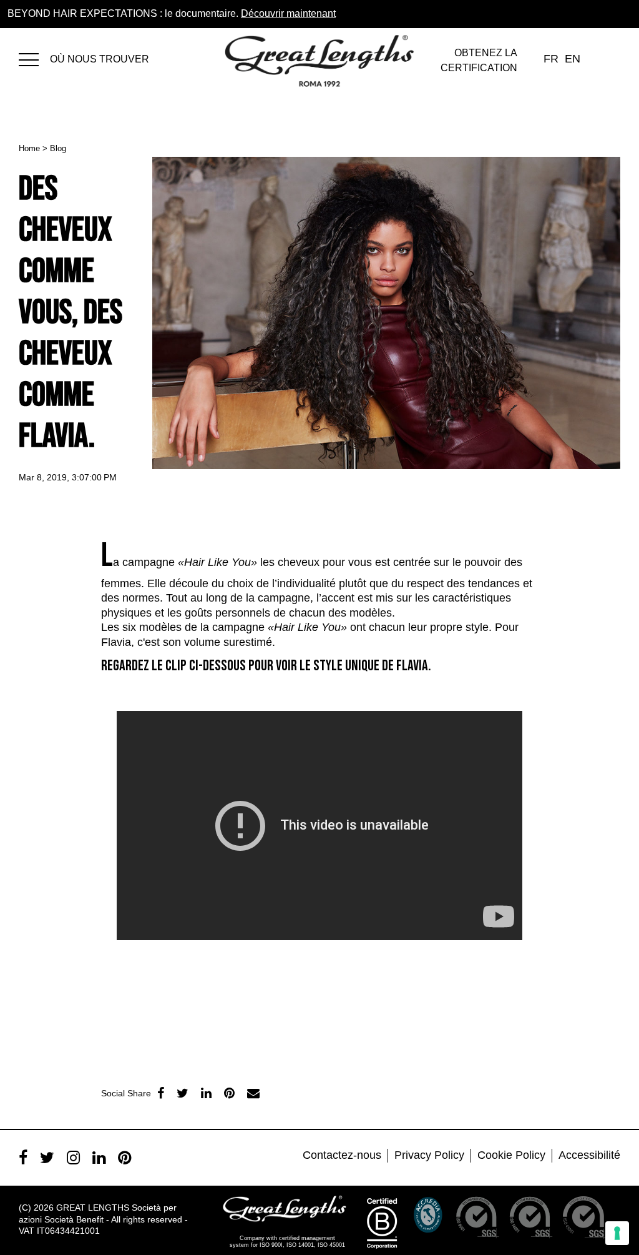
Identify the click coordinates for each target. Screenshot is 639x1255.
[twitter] (182, 1093)
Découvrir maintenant (288, 13)
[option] (185, 947)
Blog (58, 148)
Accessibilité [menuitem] (589, 1155)
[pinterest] (124, 1157)
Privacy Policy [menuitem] (429, 1155)
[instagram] (73, 1157)
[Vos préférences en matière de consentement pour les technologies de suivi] (617, 1233)
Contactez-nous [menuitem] (342, 1155)
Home (29, 148)
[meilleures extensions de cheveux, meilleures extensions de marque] (34, 58)
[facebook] (160, 1093)
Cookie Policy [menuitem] (511, 1155)
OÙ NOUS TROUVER (99, 59)
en (572, 58)
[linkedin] (206, 1093)
